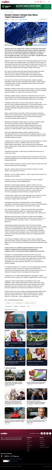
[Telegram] (42, 19)
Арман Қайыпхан (23, 19)
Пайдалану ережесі (44, 447)
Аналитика (11, 12)
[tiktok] (43, 2)
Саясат (28, 439)
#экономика (8, 306)
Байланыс (42, 443)
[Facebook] (41, 2)
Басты (6, 12)
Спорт (28, 449)
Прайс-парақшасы (47, 466)
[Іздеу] (46, 2)
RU (49, 1)
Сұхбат (28, 447)
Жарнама (42, 441)
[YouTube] (38, 2)
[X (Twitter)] (46, 19)
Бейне (28, 450)
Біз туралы (42, 439)
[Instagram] (35, 2)
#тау (28, 306)
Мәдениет (29, 445)
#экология (22, 306)
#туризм (16, 306)
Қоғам (28, 443)
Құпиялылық (43, 445)
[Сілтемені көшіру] (39, 19)
